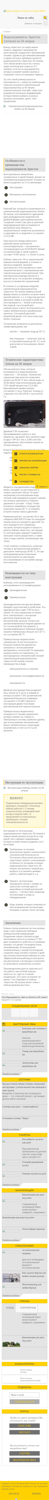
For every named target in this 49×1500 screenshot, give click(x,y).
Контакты (14, 1493)
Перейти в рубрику (10, 1074)
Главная (6, 31)
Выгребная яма (24, 1459)
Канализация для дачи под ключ (18, 1217)
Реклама (36, 1493)
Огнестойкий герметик (33, 1229)
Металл (24, 1432)
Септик (24, 1453)
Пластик (24, 1425)
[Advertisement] (24, 134)
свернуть (43, 486)
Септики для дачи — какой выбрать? (20, 1106)
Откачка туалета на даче (34, 1173)
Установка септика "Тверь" (15, 1118)
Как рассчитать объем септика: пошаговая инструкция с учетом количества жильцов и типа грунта (24, 1087)
